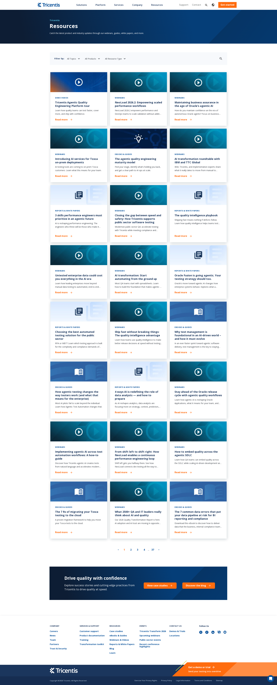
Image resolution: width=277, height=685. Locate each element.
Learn (112, 653)
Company (137, 4)
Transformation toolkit (92, 644)
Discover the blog (196, 585)
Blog (112, 648)
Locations (174, 635)
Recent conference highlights (149, 645)
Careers (54, 631)
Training (84, 640)
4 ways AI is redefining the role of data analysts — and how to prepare (136, 395)
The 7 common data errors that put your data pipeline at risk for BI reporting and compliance (198, 515)
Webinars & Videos (119, 640)
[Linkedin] (213, 633)
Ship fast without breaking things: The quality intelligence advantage (137, 333)
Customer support (89, 631)
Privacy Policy (166, 680)
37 (152, 549)
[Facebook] (207, 633)
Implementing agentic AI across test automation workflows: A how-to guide (78, 455)
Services (118, 4)
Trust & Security (58, 648)
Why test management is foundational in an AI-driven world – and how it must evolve (198, 335)
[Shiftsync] (219, 633)
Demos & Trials (177, 631)
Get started (227, 4)
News (53, 635)
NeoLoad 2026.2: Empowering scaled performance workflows (138, 104)
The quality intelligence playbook (196, 215)
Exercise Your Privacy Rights (146, 680)
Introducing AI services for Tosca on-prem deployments (76, 160)
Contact (196, 4)
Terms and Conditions (203, 680)
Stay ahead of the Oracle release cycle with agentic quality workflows (198, 393)
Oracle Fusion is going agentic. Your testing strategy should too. (198, 277)
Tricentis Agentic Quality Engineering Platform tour (72, 104)
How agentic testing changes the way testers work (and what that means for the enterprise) (76, 395)
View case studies (157, 585)
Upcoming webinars (150, 635)
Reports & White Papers (122, 644)
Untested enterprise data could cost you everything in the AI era (78, 277)
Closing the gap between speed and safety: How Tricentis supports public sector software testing (138, 219)
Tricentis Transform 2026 (153, 631)
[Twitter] (201, 633)
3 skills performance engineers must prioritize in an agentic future (78, 217)
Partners (54, 644)
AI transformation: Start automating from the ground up (136, 277)
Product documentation (92, 635)
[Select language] (213, 4)
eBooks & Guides (118, 635)
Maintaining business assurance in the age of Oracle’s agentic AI (197, 104)
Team (53, 640)
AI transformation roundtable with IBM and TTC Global (197, 160)
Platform (100, 4)
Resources (157, 4)
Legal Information (183, 680)
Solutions (81, 4)
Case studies (116, 631)
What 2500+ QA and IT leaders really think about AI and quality (138, 513)
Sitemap (219, 680)
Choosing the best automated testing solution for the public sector (74, 335)
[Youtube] (225, 633)
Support (183, 4)
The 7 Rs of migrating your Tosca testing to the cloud (76, 513)
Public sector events (150, 640)
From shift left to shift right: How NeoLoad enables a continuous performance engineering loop (137, 455)
